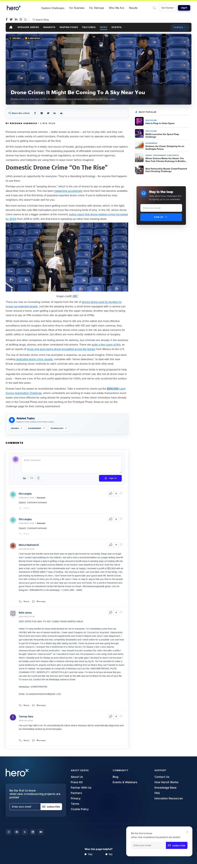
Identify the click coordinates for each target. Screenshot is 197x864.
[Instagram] (22, 19)
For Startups (96, 7)
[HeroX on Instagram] (9, 832)
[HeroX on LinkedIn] (33, 832)
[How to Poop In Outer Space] (139, 121)
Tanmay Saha (26, 716)
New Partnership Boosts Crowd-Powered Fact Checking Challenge (166, 170)
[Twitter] (12, 19)
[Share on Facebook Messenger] (41, 113)
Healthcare (151, 120)
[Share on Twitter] (48, 113)
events (117, 27)
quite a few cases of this (106, 344)
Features (89, 27)
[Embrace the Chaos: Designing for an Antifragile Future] (139, 145)
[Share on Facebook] (35, 113)
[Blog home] (10, 27)
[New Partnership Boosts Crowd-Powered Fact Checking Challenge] (139, 170)
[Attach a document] (38, 478)
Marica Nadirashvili (29, 544)
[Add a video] (31, 478)
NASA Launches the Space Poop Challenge (162, 135)
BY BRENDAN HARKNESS (22, 123)
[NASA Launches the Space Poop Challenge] (139, 133)
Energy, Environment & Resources (162, 155)
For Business (76, 7)
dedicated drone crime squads (34, 359)
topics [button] (178, 27)
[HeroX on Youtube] (41, 832)
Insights (49, 27)
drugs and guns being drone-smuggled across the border (61, 349)
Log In (184, 8)
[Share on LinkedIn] (54, 113)
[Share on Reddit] (61, 113)
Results (133, 7)
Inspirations (69, 27)
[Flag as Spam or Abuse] (121, 493)
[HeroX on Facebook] (17, 832)
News (103, 27)
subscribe (179, 845)
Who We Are (116, 7)
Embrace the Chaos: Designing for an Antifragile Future (164, 147)
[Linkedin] (17, 19)
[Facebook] (7, 19)
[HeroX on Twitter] (25, 832)
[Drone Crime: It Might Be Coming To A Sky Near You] (98, 69)
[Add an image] (24, 478)
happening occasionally (68, 190)
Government (151, 143)
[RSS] (26, 19)
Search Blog (42, 19)
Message (41, 601)
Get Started (167, 7)
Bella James (25, 612)
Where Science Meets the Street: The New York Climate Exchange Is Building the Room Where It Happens (166, 159)
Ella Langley (25, 493)
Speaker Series (28, 27)
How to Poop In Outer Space (160, 123)
